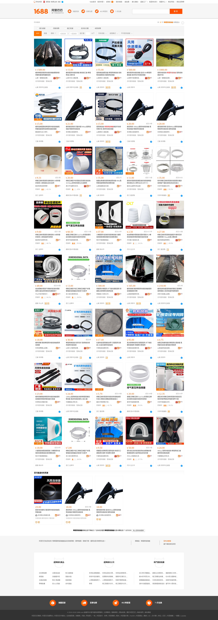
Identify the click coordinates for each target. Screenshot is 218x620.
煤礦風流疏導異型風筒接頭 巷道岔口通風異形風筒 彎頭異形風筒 (108, 452)
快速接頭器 (76, 518)
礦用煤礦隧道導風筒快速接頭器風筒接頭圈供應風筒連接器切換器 (47, 398)
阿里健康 (170, 616)
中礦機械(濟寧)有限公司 (73, 402)
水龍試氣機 (43, 580)
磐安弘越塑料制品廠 (134, 186)
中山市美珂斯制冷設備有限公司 (42, 294)
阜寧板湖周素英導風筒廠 (124, 573)
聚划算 (88, 616)
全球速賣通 (70, 616)
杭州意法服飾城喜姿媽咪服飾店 (176, 577)
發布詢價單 (167, 541)
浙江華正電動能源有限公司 (148, 573)
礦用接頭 (45, 518)
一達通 (177, 616)
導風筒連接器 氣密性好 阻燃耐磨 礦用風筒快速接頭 (78, 344)
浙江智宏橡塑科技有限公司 (73, 294)
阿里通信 (139, 616)
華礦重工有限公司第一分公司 (103, 294)
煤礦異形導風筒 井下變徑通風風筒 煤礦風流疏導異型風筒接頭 (108, 290)
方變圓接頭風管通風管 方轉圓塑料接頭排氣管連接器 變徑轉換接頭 (47, 452)
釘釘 (164, 616)
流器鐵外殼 (56, 577)
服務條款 (115, 612)
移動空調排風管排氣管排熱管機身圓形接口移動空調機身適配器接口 (108, 398)
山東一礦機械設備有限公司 (42, 78)
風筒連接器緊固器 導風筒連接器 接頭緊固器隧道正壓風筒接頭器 (108, 74)
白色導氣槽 (43, 573)
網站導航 (148, 612)
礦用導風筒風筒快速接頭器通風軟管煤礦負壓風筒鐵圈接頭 (47, 74)
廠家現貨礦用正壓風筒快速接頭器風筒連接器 (47, 511)
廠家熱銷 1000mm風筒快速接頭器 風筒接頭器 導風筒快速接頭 (139, 128)
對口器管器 (69, 573)
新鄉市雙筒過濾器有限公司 (125, 580)
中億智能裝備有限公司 (103, 348)
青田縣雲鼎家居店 (158, 584)
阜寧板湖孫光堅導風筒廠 (110, 573)
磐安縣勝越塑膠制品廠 (164, 240)
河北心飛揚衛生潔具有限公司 (134, 456)
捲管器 (41, 577)
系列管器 (68, 584)
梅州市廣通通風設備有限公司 (103, 240)
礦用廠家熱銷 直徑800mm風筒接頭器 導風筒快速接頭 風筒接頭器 (169, 128)
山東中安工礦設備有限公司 (73, 78)
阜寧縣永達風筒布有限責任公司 (73, 132)
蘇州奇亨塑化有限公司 (146, 577)
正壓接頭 (51, 518)
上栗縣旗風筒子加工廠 (109, 580)
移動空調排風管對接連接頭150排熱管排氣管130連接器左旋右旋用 (47, 182)
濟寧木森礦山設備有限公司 (164, 294)
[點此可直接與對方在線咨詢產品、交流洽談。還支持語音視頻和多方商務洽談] (60, 88)
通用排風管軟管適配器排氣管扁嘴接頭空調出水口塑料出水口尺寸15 (139, 182)
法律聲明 (107, 612)
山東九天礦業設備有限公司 (73, 348)
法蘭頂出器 (56, 573)
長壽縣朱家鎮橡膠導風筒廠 (111, 577)
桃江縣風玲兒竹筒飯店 (109, 584)
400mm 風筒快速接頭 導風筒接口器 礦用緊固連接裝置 (169, 452)
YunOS (132, 616)
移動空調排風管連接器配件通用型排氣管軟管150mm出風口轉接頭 (169, 236)
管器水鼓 (68, 577)
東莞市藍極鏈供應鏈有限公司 (73, 240)
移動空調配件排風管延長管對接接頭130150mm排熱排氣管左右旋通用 (78, 182)
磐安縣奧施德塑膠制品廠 (42, 186)
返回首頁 (128, 530)
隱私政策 (122, 612)
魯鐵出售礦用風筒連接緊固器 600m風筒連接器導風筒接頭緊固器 (108, 182)
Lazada (183, 616)
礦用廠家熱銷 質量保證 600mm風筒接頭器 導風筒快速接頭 (78, 128)
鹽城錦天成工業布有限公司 (42, 132)
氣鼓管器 (68, 580)
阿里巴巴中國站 (59, 616)
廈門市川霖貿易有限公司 (174, 584)
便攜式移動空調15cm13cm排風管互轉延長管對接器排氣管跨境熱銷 (139, 398)
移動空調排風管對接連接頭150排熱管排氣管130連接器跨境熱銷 (47, 236)
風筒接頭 (83, 518)
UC (149, 616)
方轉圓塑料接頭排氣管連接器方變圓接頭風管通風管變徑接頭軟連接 (108, 236)
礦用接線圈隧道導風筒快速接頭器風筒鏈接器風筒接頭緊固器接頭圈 (47, 128)
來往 (159, 616)
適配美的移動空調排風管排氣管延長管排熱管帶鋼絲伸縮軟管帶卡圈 (169, 398)
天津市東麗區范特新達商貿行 (164, 186)
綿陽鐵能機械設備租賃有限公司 (149, 580)
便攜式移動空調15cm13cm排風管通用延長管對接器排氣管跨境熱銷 (78, 236)
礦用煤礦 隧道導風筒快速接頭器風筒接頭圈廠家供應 (139, 290)
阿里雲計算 (124, 616)
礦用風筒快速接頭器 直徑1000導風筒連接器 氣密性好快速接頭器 (139, 74)
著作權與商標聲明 (96, 612)
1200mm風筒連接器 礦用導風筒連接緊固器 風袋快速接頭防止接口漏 (78, 398)
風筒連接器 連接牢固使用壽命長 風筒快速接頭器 (108, 128)
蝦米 (117, 616)
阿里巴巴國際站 (47, 616)
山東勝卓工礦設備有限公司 (103, 78)
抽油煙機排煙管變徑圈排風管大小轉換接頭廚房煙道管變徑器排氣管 (139, 236)
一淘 (93, 616)
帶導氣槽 (42, 584)
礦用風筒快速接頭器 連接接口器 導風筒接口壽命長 (78, 74)
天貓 (83, 616)
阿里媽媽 (112, 616)
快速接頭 (38, 518)
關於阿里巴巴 (131, 612)
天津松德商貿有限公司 (160, 580)
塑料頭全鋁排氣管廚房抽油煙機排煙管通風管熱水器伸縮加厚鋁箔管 (139, 452)
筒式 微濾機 (56, 580)
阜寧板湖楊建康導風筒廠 (97, 573)
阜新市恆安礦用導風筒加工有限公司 (101, 577)
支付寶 (154, 616)
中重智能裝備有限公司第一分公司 (134, 348)
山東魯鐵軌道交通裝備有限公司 (103, 186)
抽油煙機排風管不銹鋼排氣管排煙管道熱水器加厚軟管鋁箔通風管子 (47, 290)
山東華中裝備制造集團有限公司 (134, 78)
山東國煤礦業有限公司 (134, 294)
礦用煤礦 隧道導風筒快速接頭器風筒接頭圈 (47, 344)
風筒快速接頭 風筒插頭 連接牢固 (169, 74)
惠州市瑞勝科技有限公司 (73, 186)
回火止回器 (56, 584)
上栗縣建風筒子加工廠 (96, 580)
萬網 (145, 616)
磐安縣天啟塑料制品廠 (42, 240)
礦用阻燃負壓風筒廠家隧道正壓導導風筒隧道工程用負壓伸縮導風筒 (169, 290)
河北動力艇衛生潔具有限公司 (134, 240)
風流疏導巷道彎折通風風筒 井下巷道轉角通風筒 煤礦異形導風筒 (139, 344)
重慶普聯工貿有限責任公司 (175, 573)
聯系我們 (140, 612)
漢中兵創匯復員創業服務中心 (149, 584)
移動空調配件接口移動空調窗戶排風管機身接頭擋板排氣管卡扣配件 (78, 290)
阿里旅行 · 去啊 (102, 616)
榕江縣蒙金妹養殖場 (159, 577)
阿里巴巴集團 (36, 616)
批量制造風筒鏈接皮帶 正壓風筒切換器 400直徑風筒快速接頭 (108, 344)
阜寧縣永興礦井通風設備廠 (42, 402)
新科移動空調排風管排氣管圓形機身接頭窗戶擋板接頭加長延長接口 (169, 182)
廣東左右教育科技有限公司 (161, 573)
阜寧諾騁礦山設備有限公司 (42, 348)
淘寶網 (78, 616)
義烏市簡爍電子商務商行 (103, 402)
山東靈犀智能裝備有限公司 (164, 348)
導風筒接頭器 (145, 541)
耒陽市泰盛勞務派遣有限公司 (175, 580)
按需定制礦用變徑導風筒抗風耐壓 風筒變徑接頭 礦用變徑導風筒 (169, 344)
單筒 (90, 584)
